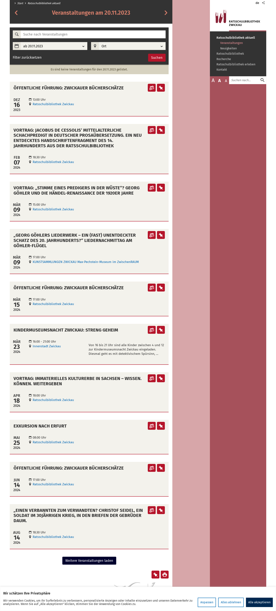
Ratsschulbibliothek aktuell (44, 3)
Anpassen (206, 602)
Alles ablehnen (231, 602)
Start (20, 3)
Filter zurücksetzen (27, 58)
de (257, 3)
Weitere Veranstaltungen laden (89, 561)
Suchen (157, 58)
